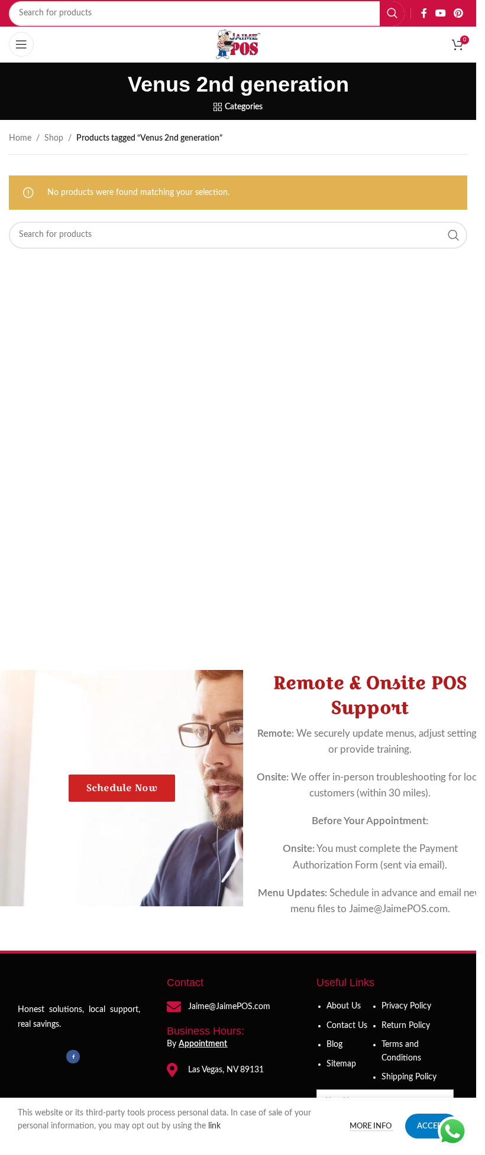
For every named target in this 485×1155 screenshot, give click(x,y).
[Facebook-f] (72, 1056)
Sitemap (341, 1064)
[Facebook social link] (424, 13)
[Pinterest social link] (458, 13)
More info (371, 1126)
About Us (343, 1006)
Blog (334, 1044)
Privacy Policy (406, 1006)
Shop (53, 138)
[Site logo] (238, 44)
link (215, 1126)
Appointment (203, 1044)
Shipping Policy (408, 1077)
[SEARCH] (392, 13)
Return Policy (405, 1025)
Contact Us (346, 1025)
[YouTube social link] (440, 13)
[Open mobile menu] (21, 44)
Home (20, 138)
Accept (432, 1126)
